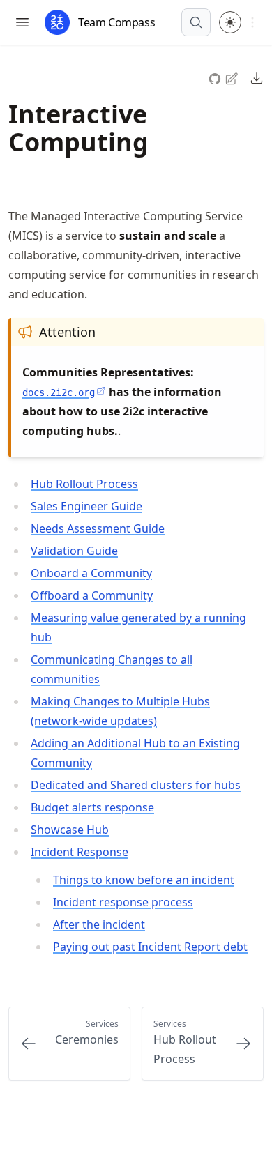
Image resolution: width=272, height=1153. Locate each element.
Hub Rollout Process (84, 483)
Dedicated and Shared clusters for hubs (136, 785)
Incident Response (79, 852)
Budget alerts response (92, 807)
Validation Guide (74, 550)
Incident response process (123, 902)
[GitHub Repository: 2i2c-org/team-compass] (216, 77)
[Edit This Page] (233, 77)
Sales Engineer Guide (86, 506)
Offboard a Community (92, 595)
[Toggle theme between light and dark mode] (230, 22)
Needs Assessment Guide (98, 528)
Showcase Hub (70, 829)
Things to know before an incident (143, 879)
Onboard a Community (91, 573)
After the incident (99, 924)
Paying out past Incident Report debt (150, 946)
